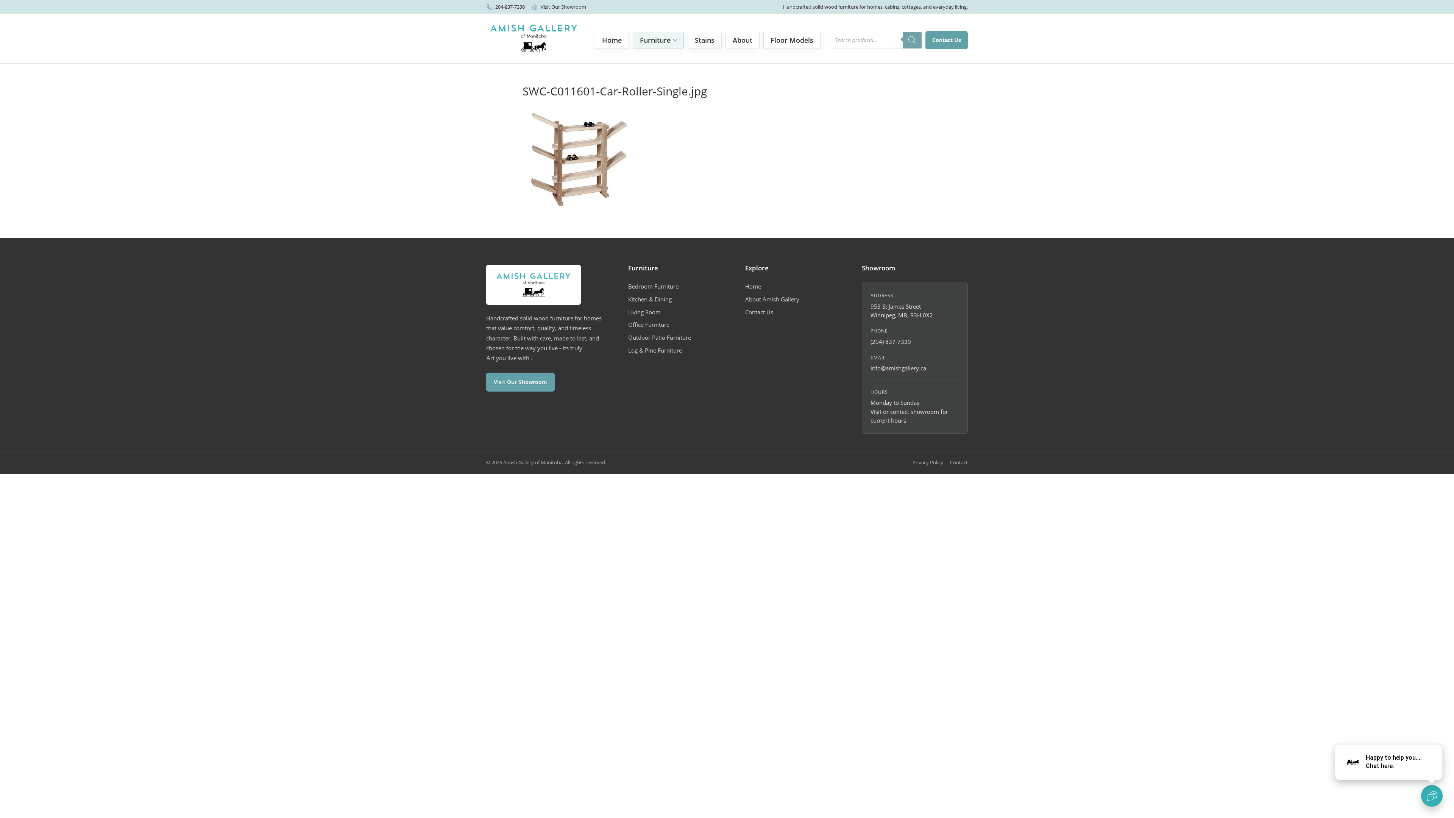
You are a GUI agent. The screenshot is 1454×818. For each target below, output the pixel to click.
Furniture (655, 40)
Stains (705, 40)
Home (612, 40)
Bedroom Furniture (653, 286)
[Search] (912, 40)
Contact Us (946, 40)
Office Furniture (648, 324)
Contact (959, 462)
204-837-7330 (510, 6)
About (742, 40)
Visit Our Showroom (563, 6)
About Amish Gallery (772, 299)
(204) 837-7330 (891, 341)
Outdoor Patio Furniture (659, 337)
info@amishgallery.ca (898, 368)
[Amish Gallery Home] (533, 38)
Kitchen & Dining (650, 299)
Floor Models (792, 40)
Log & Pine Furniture (655, 350)
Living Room (644, 312)
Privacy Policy (928, 462)
